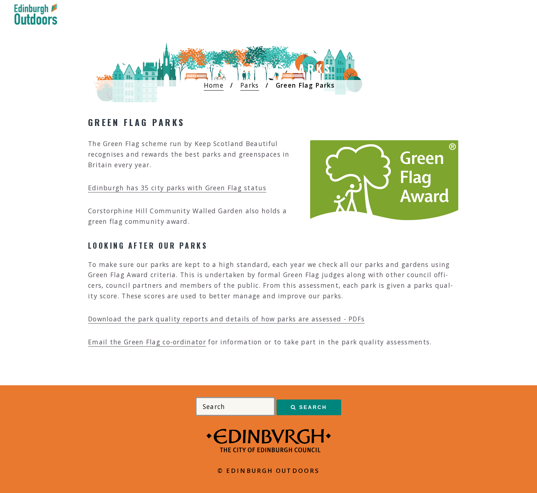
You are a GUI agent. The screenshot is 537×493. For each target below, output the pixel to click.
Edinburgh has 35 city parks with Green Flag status (177, 187)
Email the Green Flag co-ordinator (147, 341)
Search (313, 407)
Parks (249, 85)
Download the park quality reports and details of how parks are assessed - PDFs (226, 318)
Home (214, 85)
